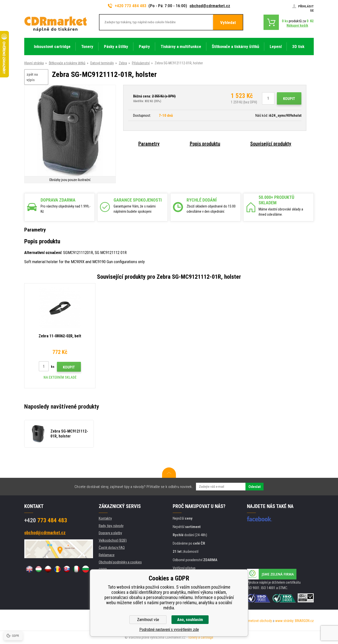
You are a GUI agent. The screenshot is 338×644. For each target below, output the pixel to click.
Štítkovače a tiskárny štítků (67, 63)
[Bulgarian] (85, 569)
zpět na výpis (32, 77)
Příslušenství (141, 63)
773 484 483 (45, 520)
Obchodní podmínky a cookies (120, 562)
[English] (29, 569)
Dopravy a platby (110, 533)
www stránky (284, 621)
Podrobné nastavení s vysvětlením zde (169, 629)
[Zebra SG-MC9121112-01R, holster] (70, 131)
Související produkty (270, 144)
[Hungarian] (38, 569)
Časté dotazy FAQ (112, 547)
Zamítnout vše (148, 619)
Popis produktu (205, 144)
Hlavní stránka (34, 63)
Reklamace (107, 555)
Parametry (149, 144)
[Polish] (48, 569)
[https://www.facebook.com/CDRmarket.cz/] (259, 518)
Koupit (289, 98)
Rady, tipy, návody (111, 526)
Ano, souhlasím (190, 619)
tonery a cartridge (200, 637)
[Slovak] (66, 569)
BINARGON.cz (304, 621)
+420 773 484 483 (130, 5)
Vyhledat (228, 22)
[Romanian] (57, 569)
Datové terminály (102, 63)
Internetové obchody (257, 621)
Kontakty (105, 518)
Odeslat (254, 486)
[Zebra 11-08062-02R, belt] (59, 307)
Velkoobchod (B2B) (113, 540)
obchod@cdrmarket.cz (210, 5)
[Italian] (76, 569)
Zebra (123, 63)
